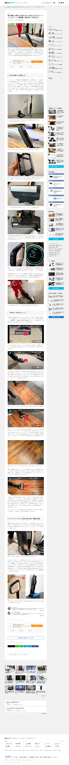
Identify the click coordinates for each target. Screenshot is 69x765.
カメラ (57, 41)
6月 (19, 750)
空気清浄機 (50, 247)
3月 (32, 750)
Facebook (59, 2)
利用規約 (21, 757)
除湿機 (54, 247)
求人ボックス (45, 713)
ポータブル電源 (51, 252)
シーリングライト (51, 250)
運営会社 (41, 757)
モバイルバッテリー (56, 252)
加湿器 (57, 247)
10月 (55, 750)
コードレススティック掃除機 (22, 654)
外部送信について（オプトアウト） (52, 757)
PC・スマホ (57, 30)
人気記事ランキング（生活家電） (55, 108)
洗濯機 (50, 245)
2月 (37, 750)
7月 (15, 750)
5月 (23, 750)
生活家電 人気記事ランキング (56, 166)
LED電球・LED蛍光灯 (57, 250)
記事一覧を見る (56, 238)
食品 (57, 72)
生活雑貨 (57, 68)
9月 (59, 750)
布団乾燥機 (57, 245)
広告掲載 (45, 757)
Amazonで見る (13, 66)
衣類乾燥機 (53, 245)
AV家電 (57, 33)
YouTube (63, 2)
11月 (50, 750)
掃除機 (15, 654)
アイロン (61, 245)
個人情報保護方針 (31, 757)
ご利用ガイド (17, 757)
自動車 (57, 53)
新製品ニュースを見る (56, 317)
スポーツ (57, 56)
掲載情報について (25, 757)
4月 (28, 750)
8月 (10, 750)
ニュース (9, 13)
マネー (56, 64)
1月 (41, 750)
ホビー (57, 49)
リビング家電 (10, 654)
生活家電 (57, 37)
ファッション (57, 60)
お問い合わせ (37, 757)
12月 (46, 750)
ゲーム (57, 45)
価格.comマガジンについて (10, 757)
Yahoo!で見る (30, 66)
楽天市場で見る (21, 66)
